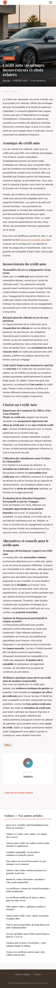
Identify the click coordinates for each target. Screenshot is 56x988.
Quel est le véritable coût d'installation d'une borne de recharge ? (27, 826)
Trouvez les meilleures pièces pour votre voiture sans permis (25, 953)
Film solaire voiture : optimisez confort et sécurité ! (25, 908)
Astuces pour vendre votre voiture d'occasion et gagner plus (27, 917)
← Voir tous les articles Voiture (18, 792)
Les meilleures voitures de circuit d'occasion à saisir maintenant (28, 890)
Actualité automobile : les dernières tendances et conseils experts (23, 853)
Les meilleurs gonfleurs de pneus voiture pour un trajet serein (25, 899)
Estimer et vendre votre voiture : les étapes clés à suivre (26, 835)
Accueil (6, 91)
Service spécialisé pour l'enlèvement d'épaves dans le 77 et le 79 (28, 935)
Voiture (9, 58)
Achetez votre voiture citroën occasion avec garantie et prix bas (26, 872)
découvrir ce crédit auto (33, 239)
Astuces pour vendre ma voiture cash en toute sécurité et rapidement (27, 844)
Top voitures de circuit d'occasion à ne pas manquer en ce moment (26, 862)
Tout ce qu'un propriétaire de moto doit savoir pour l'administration (28, 926)
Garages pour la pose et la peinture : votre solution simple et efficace (26, 944)
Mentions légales (22, 974)
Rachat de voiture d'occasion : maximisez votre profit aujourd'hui (25, 881)
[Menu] (50, 2)
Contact (37, 974)
